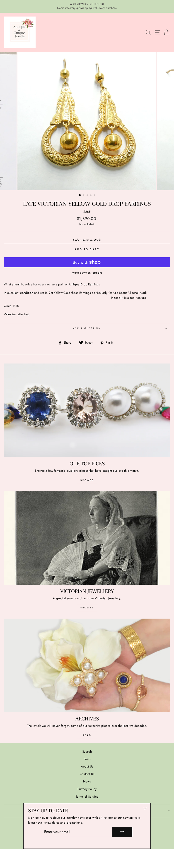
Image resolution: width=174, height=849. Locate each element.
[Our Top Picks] (87, 410)
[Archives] (87, 665)
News (87, 781)
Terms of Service (87, 796)
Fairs (87, 759)
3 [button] (88, 195)
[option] (87, 6)
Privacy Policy (87, 789)
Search (87, 751)
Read (87, 735)
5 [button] (95, 195)
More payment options (87, 272)
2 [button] (84, 195)
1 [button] (80, 195)
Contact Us (87, 774)
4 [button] (91, 195)
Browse (87, 480)
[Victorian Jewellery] (87, 538)
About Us (87, 766)
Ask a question (87, 328)
